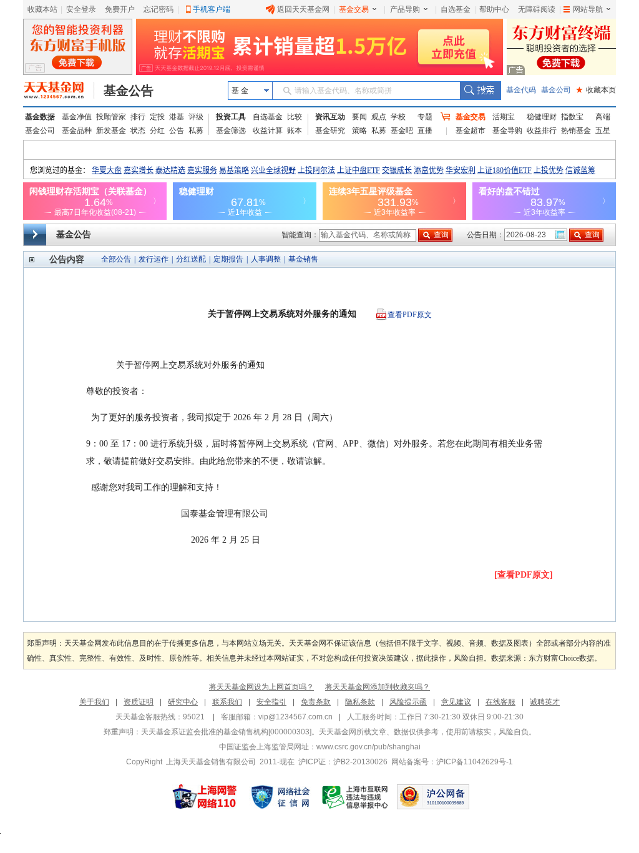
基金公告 (129, 90)
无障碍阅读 (536, 9)
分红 (157, 130)
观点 (378, 116)
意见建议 (456, 702)
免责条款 (316, 702)
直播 (424, 130)
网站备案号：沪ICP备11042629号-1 (452, 761)
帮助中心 (494, 9)
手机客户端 (211, 9)
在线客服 (500, 702)
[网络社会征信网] (280, 796)
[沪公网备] (433, 796)
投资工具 (231, 116)
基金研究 (330, 130)
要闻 (359, 116)
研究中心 (183, 702)
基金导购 (507, 130)
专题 (424, 116)
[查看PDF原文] (523, 574)
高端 (602, 116)
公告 (176, 130)
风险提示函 (408, 702)
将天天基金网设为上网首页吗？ (261, 687)
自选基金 (456, 9)
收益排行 (542, 130)
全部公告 (116, 259)
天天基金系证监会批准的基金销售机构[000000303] (226, 731)
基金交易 (354, 9)
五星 (602, 130)
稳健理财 (542, 116)
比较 (294, 116)
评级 (195, 116)
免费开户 (120, 9)
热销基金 (576, 130)
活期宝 (503, 116)
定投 (157, 116)
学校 (398, 116)
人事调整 (266, 259)
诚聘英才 (545, 702)
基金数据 (40, 116)
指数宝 (572, 116)
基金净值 (77, 116)
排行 (137, 116)
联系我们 (227, 702)
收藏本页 (596, 90)
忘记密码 (158, 9)
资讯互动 (330, 116)
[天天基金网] (59, 90)
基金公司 (556, 90)
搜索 (480, 90)
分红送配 (191, 259)
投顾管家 (111, 116)
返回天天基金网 (303, 9)
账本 (294, 130)
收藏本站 (42, 9)
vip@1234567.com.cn (295, 716)
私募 (195, 130)
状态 (137, 130)
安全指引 (271, 702)
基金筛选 (231, 130)
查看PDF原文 (410, 314)
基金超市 (470, 130)
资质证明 (139, 702)
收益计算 (268, 130)
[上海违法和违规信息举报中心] (355, 796)
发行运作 (153, 259)
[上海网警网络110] (204, 796)
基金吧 (402, 130)
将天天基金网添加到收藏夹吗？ (377, 687)
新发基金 (111, 130)
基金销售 (303, 259)
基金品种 (77, 130)
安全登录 (81, 9)
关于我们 (94, 702)
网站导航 (588, 9)
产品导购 (405, 9)
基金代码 (521, 90)
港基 (176, 116)
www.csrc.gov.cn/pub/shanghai (368, 746)
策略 (359, 130)
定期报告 (228, 259)
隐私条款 (360, 702)
